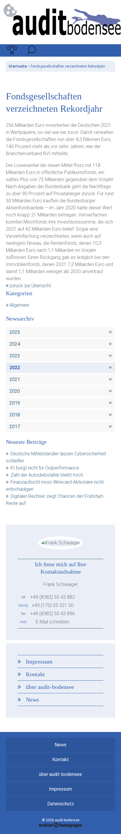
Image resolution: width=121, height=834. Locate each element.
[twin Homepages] (61, 824)
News (32, 699)
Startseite (18, 66)
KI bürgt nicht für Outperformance (45, 468)
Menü (109, 50)
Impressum (39, 661)
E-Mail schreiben (52, 622)
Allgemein (19, 305)
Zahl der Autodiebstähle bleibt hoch (47, 475)
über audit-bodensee (50, 687)
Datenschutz (60, 804)
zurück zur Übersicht (30, 285)
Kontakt (35, 674)
